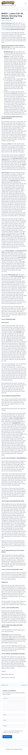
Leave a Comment (5, 20)
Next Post (24, 685)
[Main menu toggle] (25, 3)
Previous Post (4, 685)
